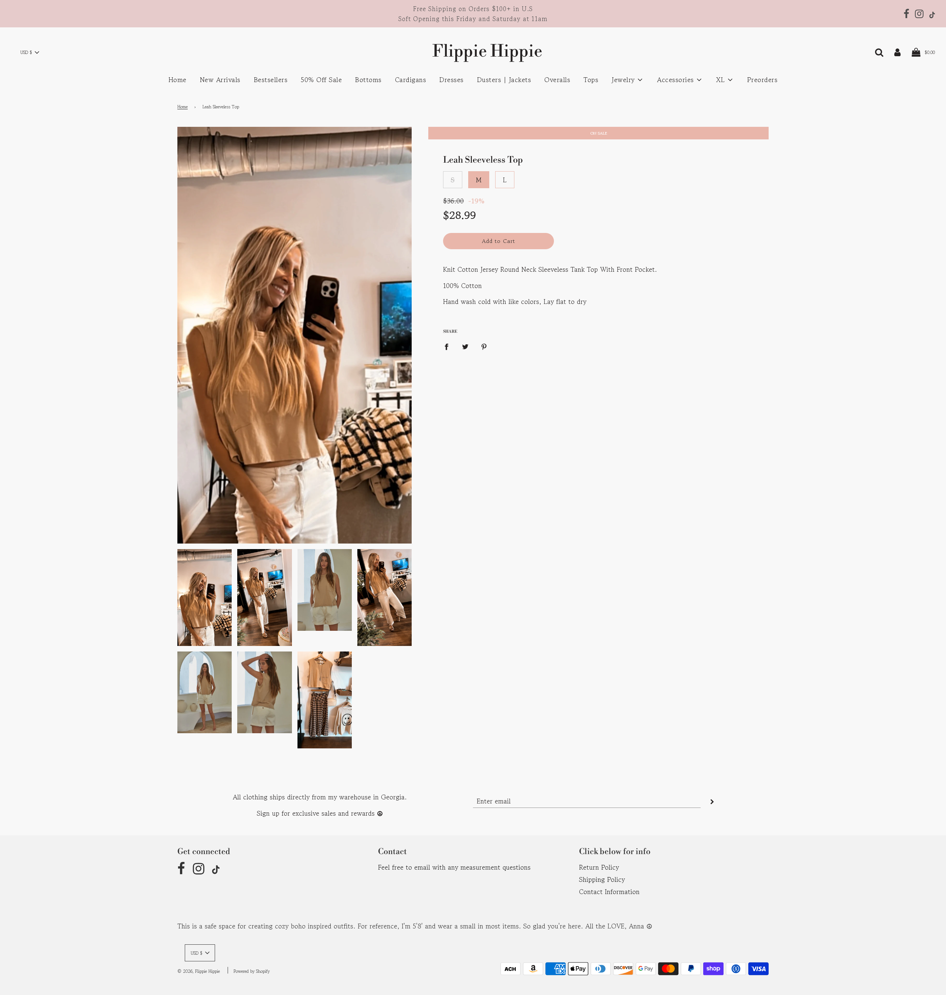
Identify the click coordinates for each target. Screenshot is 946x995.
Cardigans (410, 79)
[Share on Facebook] (449, 346)
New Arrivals (220, 79)
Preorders (762, 79)
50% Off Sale (321, 79)
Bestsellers (271, 79)
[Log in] (897, 51)
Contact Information (609, 891)
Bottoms (368, 79)
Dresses (451, 79)
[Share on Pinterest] (484, 346)
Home (178, 79)
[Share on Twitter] (465, 346)
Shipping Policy (602, 879)
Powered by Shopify (252, 971)
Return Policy (599, 867)
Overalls (557, 79)
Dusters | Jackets (504, 79)
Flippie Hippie (473, 51)
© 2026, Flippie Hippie (198, 971)
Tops (590, 79)
